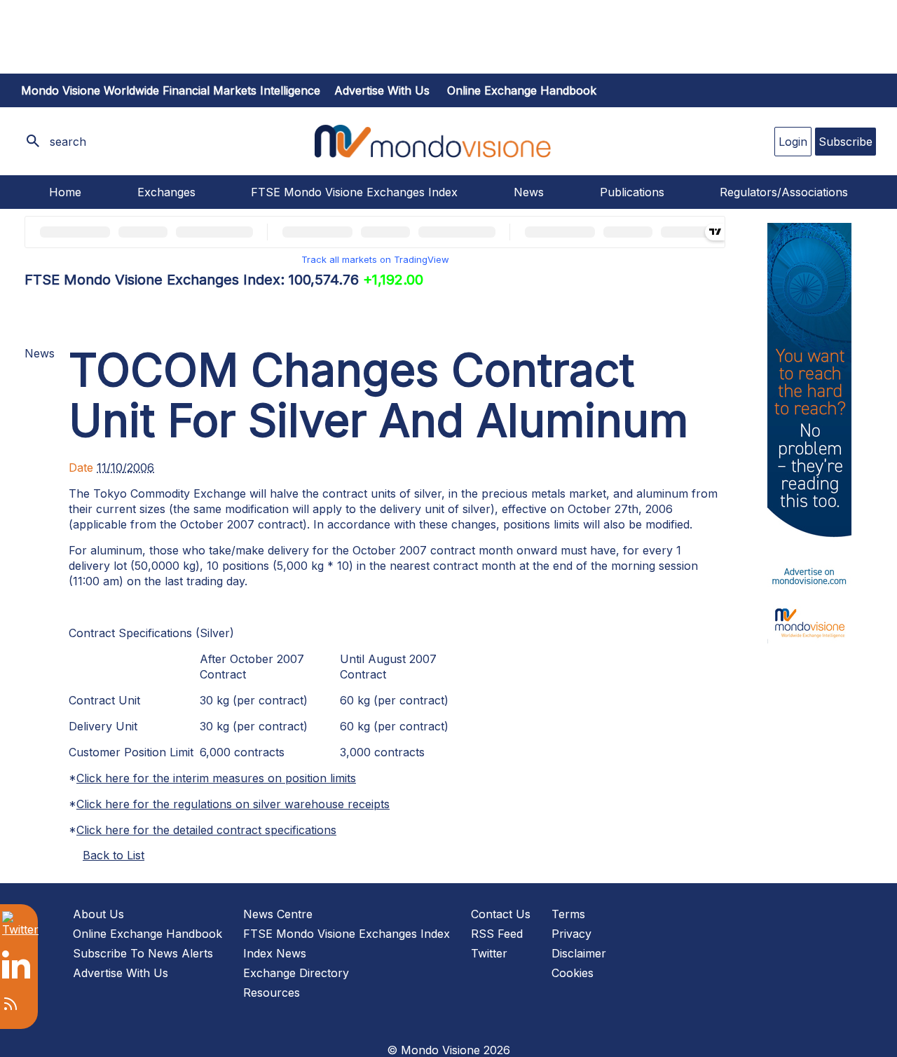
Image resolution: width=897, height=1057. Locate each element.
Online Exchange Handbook (521, 90)
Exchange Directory (296, 973)
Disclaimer (579, 953)
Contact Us (500, 914)
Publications (632, 192)
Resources (271, 993)
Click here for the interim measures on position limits (216, 778)
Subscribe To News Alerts (143, 953)
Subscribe (845, 142)
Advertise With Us (120, 973)
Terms (568, 914)
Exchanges (166, 192)
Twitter (489, 953)
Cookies (573, 973)
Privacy (571, 934)
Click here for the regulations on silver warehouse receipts (233, 804)
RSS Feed (497, 934)
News (529, 192)
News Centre (278, 914)
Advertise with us (382, 90)
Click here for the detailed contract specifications (206, 830)
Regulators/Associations (784, 192)
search (68, 142)
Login (793, 142)
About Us (98, 914)
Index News (274, 953)
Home (65, 192)
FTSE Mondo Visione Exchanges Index (354, 192)
